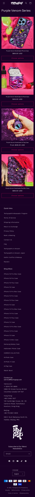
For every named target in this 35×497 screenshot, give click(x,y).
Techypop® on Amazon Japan (14, 253)
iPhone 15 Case (9, 305)
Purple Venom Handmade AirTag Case (17, 142)
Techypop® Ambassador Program (15, 213)
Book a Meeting (9, 235)
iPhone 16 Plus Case (11, 283)
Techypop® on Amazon (12, 248)
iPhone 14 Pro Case (11, 313)
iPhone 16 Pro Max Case (12, 274)
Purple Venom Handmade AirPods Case (17, 96)
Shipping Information (11, 222)
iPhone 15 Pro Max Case (12, 291)
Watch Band (8, 370)
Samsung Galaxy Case (11, 344)
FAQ (5, 244)
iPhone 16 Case (9, 287)
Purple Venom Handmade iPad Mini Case (17, 188)
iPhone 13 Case (9, 335)
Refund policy (16, 490)
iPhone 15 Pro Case (11, 296)
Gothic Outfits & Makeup (13, 257)
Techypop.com (16, 487)
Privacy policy (25, 490)
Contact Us (8, 240)
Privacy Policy (9, 231)
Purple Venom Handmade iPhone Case (17, 51)
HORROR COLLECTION (11, 353)
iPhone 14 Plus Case (11, 318)
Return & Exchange (11, 226)
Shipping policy (24, 493)
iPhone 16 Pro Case (11, 278)
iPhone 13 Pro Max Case (12, 326)
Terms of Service (10, 218)
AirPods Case (8, 357)
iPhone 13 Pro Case (11, 331)
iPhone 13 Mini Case (11, 340)
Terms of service (13, 493)
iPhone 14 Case (9, 322)
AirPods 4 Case (9, 362)
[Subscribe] (29, 454)
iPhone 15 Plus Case (11, 300)
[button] (4, 3)
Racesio (6, 261)
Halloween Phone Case (12, 348)
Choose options (17, 58)
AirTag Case (8, 366)
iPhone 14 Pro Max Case (12, 309)
